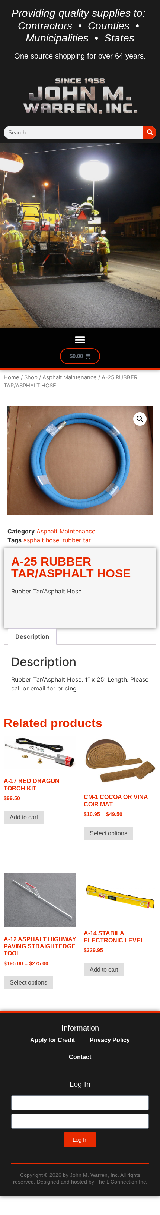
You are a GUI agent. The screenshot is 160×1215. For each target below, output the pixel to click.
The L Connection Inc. (121, 1182)
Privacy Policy (110, 1040)
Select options (108, 833)
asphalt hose (41, 540)
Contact (80, 1057)
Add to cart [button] (24, 817)
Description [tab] (32, 636)
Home (11, 377)
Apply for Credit (52, 1040)
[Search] (149, 132)
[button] (80, 340)
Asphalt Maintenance (69, 377)
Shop (31, 377)
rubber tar (77, 540)
